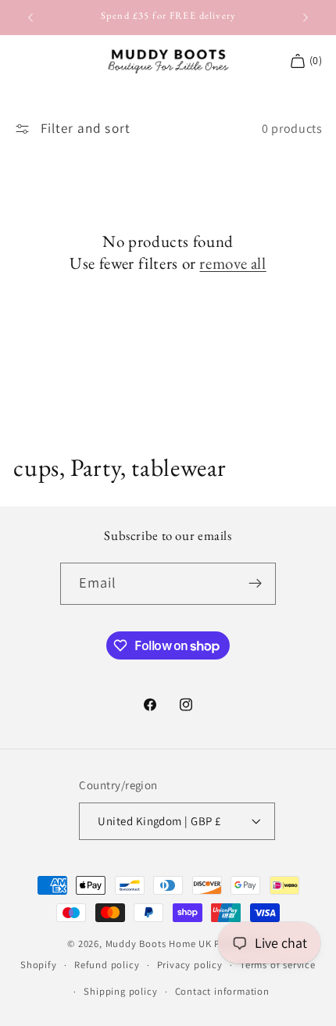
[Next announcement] (305, 17)
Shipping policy (120, 991)
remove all (232, 262)
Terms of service (278, 964)
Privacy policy (190, 964)
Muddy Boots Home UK (158, 943)
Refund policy (106, 964)
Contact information (222, 991)
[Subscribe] (256, 584)
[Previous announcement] (30, 17)
